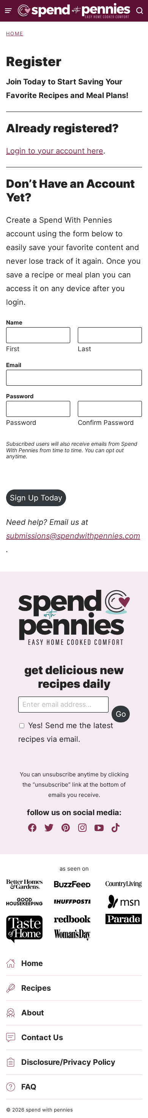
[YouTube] (99, 827)
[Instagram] (82, 827)
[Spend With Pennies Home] (74, 10)
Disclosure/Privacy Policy (68, 1062)
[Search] (139, 10)
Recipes (36, 988)
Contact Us (42, 1037)
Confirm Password (106, 422)
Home (14, 33)
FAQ (28, 1086)
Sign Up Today (36, 497)
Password (20, 396)
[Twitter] (49, 827)
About (32, 1012)
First (12, 349)
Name (14, 322)
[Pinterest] (65, 827)
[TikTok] (115, 827)
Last (84, 349)
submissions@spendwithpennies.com (73, 535)
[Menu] (8, 10)
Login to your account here (54, 150)
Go (121, 714)
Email (13, 365)
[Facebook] (32, 827)
